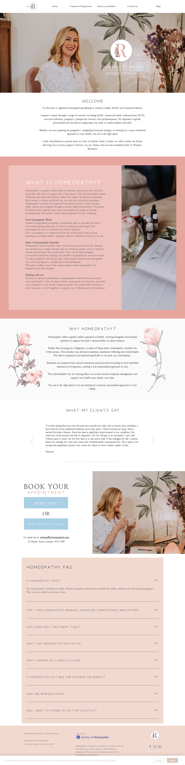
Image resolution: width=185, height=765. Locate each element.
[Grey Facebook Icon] (150, 747)
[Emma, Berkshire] (96, 461)
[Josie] (68, 461)
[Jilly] (105, 461)
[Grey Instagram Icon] (155, 747)
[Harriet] (85, 461)
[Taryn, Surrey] (102, 461)
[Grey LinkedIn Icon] (160, 747)
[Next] (153, 440)
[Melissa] (76, 461)
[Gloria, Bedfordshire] (88, 461)
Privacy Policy (109, 760)
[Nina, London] (94, 461)
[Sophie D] (111, 461)
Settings (159, 760)
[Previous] (32, 440)
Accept (172, 760)
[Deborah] (73, 461)
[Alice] (120, 461)
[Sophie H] (108, 461)
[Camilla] (70, 461)
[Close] (181, 760)
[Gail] (82, 461)
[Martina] (65, 461)
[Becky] (79, 461)
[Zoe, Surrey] (99, 461)
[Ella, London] (91, 461)
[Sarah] (117, 461)
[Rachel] (114, 461)
